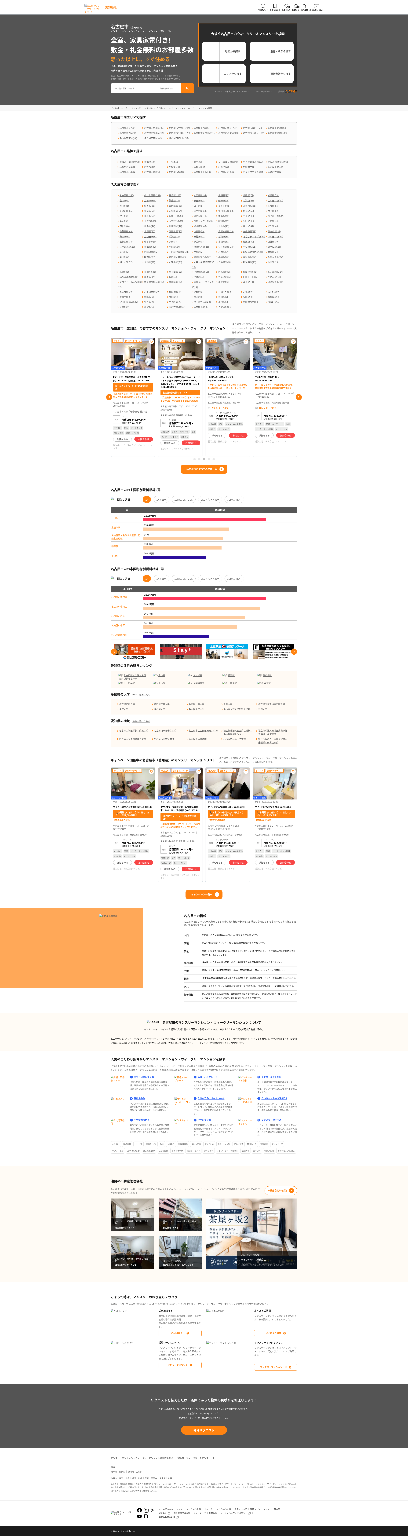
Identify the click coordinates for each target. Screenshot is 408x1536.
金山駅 (161, 675)
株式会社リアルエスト (228, 441)
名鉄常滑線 (149, 166)
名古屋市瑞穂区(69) (278, 133)
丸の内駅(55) (249, 205)
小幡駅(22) (223, 257)
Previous (109, 397)
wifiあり (171, 1144)
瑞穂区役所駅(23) (202, 257)
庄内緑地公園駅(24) (179, 251)
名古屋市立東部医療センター (133, 738)
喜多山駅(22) (249, 257)
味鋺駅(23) (149, 257)
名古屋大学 (159, 709)
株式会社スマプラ (273, 452)
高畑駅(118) (175, 195)
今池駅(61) (248, 200)
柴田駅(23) (125, 257)
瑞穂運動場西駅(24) (253, 251)
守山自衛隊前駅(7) (129, 301)
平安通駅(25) (249, 246)
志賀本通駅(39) (226, 231)
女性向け (116, 1144)
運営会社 (163, 1513)
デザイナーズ (277, 1144)
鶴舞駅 (114, 546)
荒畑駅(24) (199, 251)
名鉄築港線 (174, 166)
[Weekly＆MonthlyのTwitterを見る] (152, 1510)
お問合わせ (143, 442)
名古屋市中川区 (119, 606)
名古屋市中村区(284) (179, 127)
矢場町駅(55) (126, 210)
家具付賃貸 (238, 1144)
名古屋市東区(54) (128, 138)
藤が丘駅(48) (200, 215)
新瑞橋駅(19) (249, 262)
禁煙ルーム (252, 1144)
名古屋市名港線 (226, 171)
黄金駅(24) (273, 251)
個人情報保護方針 (182, 1513)
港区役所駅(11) (275, 281)
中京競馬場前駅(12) (154, 281)
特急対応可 (269, 1150)
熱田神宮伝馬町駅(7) (204, 301)
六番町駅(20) (224, 262)
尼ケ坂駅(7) (175, 301)
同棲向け (127, 1144)
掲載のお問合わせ (167, 1517)
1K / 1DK (161, 499)
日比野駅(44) (175, 226)
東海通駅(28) (150, 246)
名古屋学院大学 (196, 709)
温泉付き (264, 1144)
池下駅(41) (223, 226)
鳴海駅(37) (174, 236)
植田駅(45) (223, 221)
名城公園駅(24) (152, 251)
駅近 (162, 1144)
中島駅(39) (199, 231)
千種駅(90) (223, 195)
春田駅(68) (199, 200)
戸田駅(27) (174, 246)
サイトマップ (199, 1513)
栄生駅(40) (273, 226)
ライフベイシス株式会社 (135, 448)
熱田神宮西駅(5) (251, 301)
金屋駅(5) (124, 306)
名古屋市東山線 (275, 166)
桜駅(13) (173, 276)
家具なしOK (151, 1144)
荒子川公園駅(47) (276, 215)
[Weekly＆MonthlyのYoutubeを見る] (139, 1516)
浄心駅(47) (125, 221)
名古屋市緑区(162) (252, 127)
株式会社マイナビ (132, 868)
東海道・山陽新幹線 (130, 161)
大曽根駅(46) (150, 221)
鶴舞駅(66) (223, 200)
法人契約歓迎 (149, 1150)
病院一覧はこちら (141, 721)
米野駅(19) (125, 271)
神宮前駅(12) (274, 276)
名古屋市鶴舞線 (152, 171)
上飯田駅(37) (150, 236)
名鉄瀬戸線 (248, 166)
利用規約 (213, 1513)
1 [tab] (194, 459)
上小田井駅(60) (275, 200)
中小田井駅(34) (275, 236)
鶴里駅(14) (149, 276)
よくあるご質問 (273, 1332)
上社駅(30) (273, 241)
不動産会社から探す (278, 1190)
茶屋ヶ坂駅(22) (275, 257)
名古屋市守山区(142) (154, 133)
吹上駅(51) (125, 215)
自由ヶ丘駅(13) (250, 276)
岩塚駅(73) (273, 195)
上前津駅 (115, 527)
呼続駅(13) (199, 276)
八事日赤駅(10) (152, 291)
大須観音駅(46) (176, 221)
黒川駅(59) (125, 205)
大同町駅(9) (274, 291)
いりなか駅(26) (226, 246)
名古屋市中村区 (119, 596)
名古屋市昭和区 (119, 634)
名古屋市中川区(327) (154, 127)
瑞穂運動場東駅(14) (129, 276)
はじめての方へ (166, 1509)
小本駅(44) (273, 221)
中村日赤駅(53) (226, 210)
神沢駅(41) (248, 226)
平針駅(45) (248, 221)
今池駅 (267, 683)
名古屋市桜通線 (177, 171)
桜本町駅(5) (274, 301)
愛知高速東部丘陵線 (278, 161)
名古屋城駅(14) (275, 271)
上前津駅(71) (150, 200)
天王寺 (154, 1478)
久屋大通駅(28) (127, 246)
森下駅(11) (248, 281)
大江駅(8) (198, 296)
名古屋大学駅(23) (177, 257)
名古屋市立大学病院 (164, 738)
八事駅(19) (273, 262)
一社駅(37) (199, 236)
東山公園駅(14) (250, 271)
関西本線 (198, 161)
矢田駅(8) (248, 296)
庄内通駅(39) (249, 231)
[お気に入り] (151, 341)
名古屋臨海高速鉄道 (253, 161)
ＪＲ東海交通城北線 (228, 161)
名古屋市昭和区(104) (253, 133)
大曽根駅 (197, 675)
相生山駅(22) (126, 262)
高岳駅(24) (223, 251)
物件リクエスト (204, 1430)
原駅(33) (173, 241)
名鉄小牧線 (223, 166)
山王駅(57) (199, 205)
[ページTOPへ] (294, 1531)
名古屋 (162, 1478)
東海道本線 (149, 161)
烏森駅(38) (125, 236)
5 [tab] (213, 459)
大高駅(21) (149, 262)
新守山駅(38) (274, 231)
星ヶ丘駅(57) (224, 205)
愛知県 (131, 1471)
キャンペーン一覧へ (201, 894)
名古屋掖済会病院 (198, 738)
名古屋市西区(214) (203, 127)
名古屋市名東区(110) (228, 133)
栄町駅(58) (149, 205)
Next (299, 397)
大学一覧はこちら (141, 694)
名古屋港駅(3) (201, 306)
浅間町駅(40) (175, 231)
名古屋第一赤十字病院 (165, 730)
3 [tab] (204, 459)
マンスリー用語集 (271, 1509)
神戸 (170, 1478)
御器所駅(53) (200, 210)
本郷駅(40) (149, 231)
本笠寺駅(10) (126, 291)
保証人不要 (196, 1144)
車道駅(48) (248, 215)
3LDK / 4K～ (234, 499)
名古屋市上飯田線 (202, 171)
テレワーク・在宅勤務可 (227, 1150)
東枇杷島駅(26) (201, 246)
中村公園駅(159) (152, 195)
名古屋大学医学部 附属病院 (133, 730)
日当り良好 (163, 1150)
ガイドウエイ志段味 (253, 171)
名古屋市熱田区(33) (179, 138)
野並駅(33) (199, 241)
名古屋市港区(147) (129, 133)
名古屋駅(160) (127, 195)
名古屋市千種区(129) (179, 133)
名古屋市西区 (118, 615)
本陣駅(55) (273, 205)
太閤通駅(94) (200, 195)
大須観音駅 (198, 683)
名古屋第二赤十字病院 (234, 738)
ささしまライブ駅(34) (254, 236)
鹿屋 (147, 1478)
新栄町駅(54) (175, 210)
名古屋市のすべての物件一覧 (201, 469)
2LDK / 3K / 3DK (210, 499)
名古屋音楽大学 (196, 704)
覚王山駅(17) (175, 271)
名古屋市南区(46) (153, 138)
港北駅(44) (125, 226)
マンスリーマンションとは (273, 1367)
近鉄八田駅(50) (176, 215)
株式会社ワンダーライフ (182, 441)
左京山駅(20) (175, 262)
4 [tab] (208, 459)
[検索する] (187, 88)
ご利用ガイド (178, 1332)
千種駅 (114, 555)
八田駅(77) (248, 195)
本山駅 (161, 683)
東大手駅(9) (125, 296)
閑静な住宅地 (177, 1150)
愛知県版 (111, 7)
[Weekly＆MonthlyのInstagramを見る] (146, 1510)
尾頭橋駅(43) (200, 226)
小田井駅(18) (150, 271)
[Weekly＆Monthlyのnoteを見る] (146, 1516)
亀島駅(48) (223, 215)
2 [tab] (199, 459)
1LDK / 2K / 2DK (183, 499)
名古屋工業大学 (162, 704)
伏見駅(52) (248, 210)
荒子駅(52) (273, 210)
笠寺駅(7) (149, 301)
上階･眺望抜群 (133, 1150)
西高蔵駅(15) (224, 271)
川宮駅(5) (149, 306)
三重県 (139, 1471)
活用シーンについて (178, 1364)
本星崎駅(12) (175, 281)
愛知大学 (227, 704)
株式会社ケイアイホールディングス (180, 876)
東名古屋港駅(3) (177, 306)
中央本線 (173, 161)
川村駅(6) (223, 301)
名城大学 (123, 709)
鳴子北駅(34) (150, 241)
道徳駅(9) (248, 291)
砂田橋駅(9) (175, 291)
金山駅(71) (125, 200)
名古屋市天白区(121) (204, 133)
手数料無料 (183, 1144)
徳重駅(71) (174, 200)
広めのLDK (209, 1144)
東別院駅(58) (175, 205)
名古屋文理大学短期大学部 (236, 709)
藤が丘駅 (267, 675)
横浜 (134, 1478)
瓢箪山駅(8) (274, 296)
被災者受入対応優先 (286, 1150)
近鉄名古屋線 (274, 171)
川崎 (140, 1478)
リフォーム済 (118, 1150)
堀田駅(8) (173, 296)
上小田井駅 (129, 683)
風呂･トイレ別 (224, 1144)
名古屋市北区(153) (277, 127)
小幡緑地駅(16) (201, 271)
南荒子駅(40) (126, 231)
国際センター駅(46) (203, 221)
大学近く (257, 1150)
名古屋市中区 (118, 625)
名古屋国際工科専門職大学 (271, 704)
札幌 (127, 1478)
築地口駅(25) (274, 246)
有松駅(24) (125, 251)
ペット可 (138, 1144)
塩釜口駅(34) (126, 241)
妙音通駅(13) (224, 276)
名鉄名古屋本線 (127, 166)
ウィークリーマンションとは (217, 1509)
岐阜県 (114, 1471)
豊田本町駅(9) (225, 291)
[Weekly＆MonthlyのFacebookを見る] (139, 1510)
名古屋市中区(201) (227, 127)
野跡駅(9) (198, 291)
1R (146, 499)
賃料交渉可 (208, 1150)
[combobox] (134, 88)
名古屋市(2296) (127, 127)
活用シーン (255, 1509)
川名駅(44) (149, 226)
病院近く (245, 1150)
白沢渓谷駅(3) (225, 306)
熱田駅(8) (223, 296)
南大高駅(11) (224, 281)
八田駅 (114, 517)
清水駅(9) (149, 296)
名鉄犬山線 (199, 166)
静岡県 (122, 1471)
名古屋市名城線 (127, 171)
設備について (240, 1509)
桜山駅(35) (223, 236)
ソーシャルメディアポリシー (233, 1513)
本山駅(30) (223, 241)
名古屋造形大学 (127, 704)
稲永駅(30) (248, 241)
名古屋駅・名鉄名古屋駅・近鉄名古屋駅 (125, 537)
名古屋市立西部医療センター (203, 730)
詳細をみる (122, 442)
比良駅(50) (149, 215)
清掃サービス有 (193, 1150)
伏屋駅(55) (149, 210)
